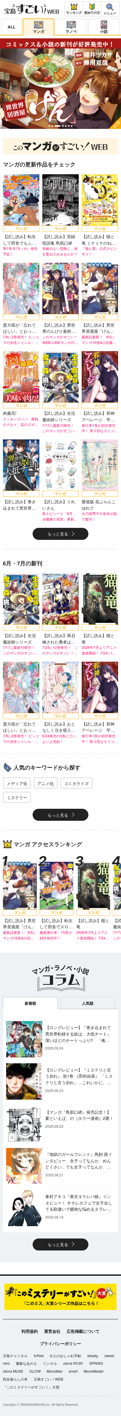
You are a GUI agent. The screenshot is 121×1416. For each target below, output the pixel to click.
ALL (11, 27)
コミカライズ (76, 783)
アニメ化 (45, 783)
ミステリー (17, 797)
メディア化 (17, 783)
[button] (49, 126)
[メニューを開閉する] (109, 9)
